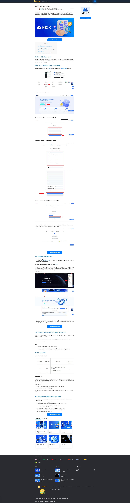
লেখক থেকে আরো (44, 418)
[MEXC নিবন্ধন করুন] (66, 439)
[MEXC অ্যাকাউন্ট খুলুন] (37, 470)
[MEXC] (85, 15)
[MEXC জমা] (37, 475)
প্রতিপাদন (79, 496)
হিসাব (91, 496)
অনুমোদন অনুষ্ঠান (46, 496)
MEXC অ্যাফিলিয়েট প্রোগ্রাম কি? (42, 45)
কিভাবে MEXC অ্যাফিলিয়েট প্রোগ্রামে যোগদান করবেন (45, 46)
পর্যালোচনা (68, 496)
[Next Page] (38, 450)
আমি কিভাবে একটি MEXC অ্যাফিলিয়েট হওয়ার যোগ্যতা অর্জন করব (46, 49)
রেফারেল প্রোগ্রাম (58, 498)
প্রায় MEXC (40, 496)
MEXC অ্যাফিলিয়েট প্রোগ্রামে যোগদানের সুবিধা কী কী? (45, 52)
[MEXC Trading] (42, 487)
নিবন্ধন (95, 1)
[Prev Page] (36, 450)
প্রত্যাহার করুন (54, 496)
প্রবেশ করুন (59, 496)
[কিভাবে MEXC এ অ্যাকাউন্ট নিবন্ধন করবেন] (57, 470)
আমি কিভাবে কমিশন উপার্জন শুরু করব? (43, 48)
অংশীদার (37, 498)
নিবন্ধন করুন (88, 496)
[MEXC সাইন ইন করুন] (66, 425)
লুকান (47, 43)
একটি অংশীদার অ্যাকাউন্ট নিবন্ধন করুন (85, 18)
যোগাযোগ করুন (41, 498)
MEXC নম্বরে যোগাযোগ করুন (51, 501)
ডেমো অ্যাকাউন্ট (53, 498)
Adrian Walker (42, 9)
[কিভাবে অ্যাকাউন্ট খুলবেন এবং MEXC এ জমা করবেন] (37, 480)
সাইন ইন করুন (83, 496)
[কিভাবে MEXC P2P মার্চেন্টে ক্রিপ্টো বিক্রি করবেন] (54, 425)
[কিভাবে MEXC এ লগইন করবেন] (41, 439)
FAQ (49, 498)
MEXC (37, 496)
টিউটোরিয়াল (43, 1)
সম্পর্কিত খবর (38, 418)
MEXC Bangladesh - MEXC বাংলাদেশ (41, 501)
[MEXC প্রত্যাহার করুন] (54, 439)
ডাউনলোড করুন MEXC (65, 498)
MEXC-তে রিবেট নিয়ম (41, 51)
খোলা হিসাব (45, 498)
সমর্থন (65, 496)
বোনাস (47, 1)
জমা (62, 496)
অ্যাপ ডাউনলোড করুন (73, 496)
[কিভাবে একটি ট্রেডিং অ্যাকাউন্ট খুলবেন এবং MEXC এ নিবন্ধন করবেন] (57, 480)
